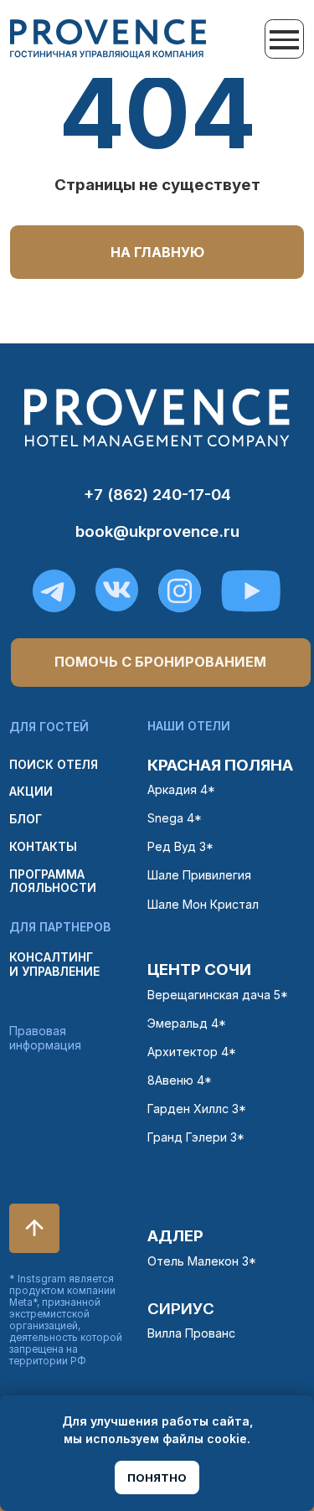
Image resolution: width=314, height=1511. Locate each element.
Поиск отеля (53, 764)
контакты (43, 846)
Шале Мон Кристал (203, 904)
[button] (160, 663)
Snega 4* (174, 818)
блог (25, 819)
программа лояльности (52, 881)
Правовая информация (45, 1037)
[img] (108, 39)
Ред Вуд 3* (180, 846)
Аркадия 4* (181, 789)
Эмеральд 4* (186, 1023)
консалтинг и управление (54, 963)
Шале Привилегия (199, 875)
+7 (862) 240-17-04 (157, 494)
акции (31, 791)
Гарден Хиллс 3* (196, 1108)
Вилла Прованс (191, 1333)
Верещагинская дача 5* (217, 995)
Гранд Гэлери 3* (196, 1137)
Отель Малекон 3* (201, 1261)
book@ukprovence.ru (157, 531)
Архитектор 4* (191, 1051)
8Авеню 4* (179, 1080)
